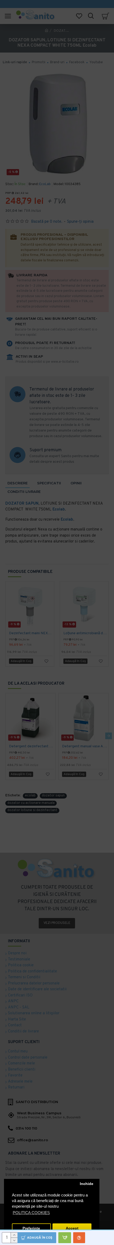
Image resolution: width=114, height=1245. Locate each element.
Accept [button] (72, 1228)
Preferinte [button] (31, 1228)
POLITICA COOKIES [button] (31, 1212)
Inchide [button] (86, 1184)
